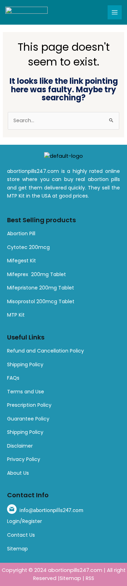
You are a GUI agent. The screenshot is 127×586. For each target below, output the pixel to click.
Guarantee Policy (28, 418)
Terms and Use (25, 391)
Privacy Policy (23, 459)
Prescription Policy (29, 405)
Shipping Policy (25, 364)
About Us (18, 472)
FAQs (13, 377)
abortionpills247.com (75, 570)
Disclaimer (20, 445)
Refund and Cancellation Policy (45, 350)
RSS (90, 578)
